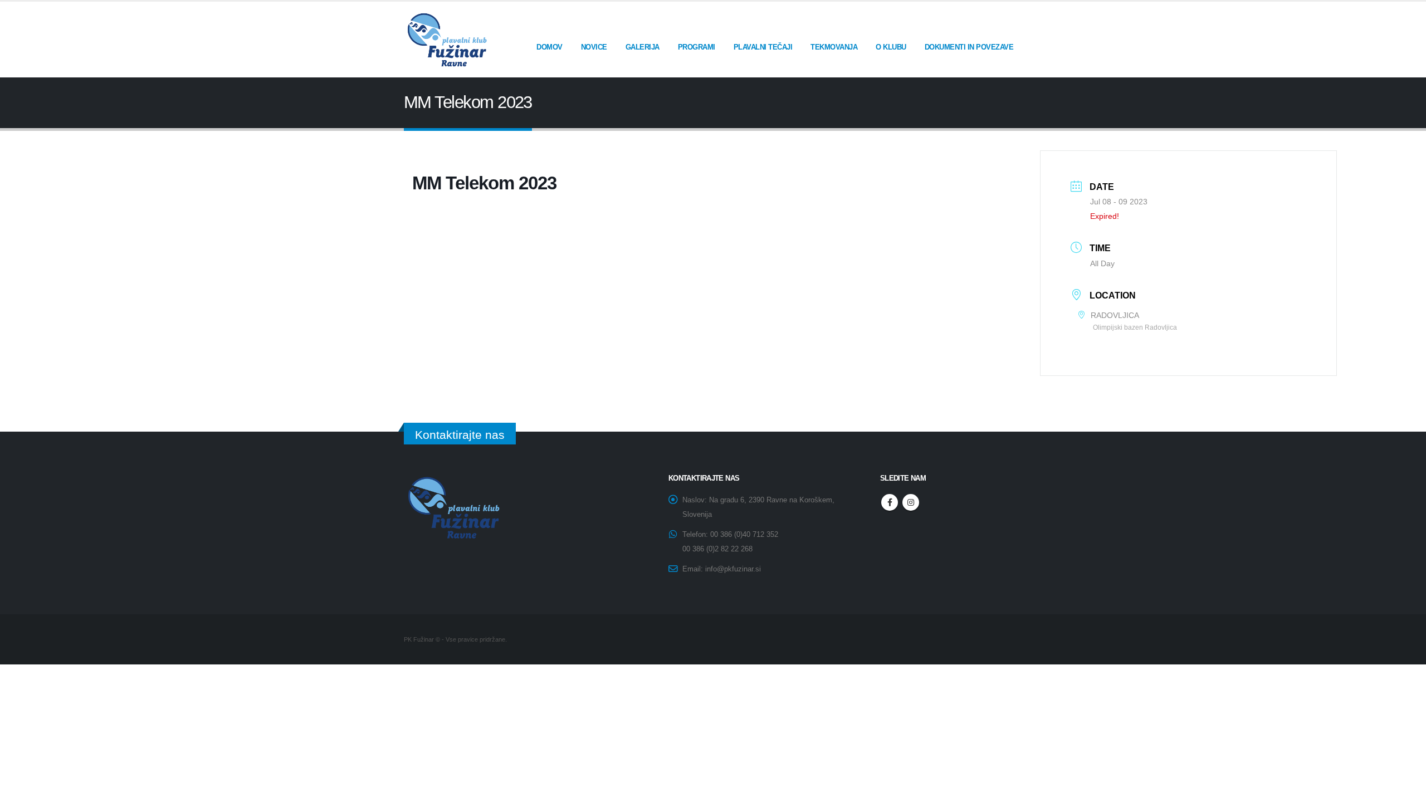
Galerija (643, 47)
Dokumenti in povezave (969, 47)
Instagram (910, 502)
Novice (594, 47)
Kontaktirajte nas (460, 434)
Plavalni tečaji (763, 47)
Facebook (889, 502)
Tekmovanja (833, 47)
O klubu (891, 47)
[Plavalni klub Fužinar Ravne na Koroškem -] (445, 40)
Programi (696, 47)
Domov (549, 47)
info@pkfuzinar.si (733, 569)
